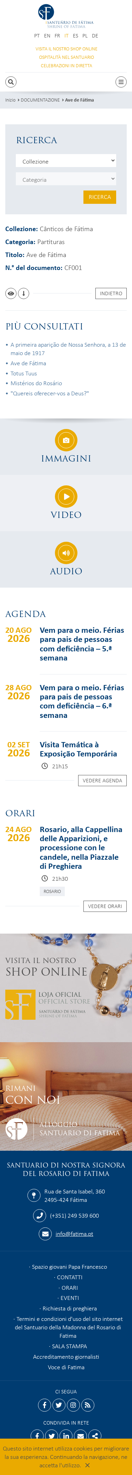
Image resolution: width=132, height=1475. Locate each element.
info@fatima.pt (74, 1233)
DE (95, 35)
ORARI (70, 1287)
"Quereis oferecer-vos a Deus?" (50, 393)
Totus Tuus (24, 373)
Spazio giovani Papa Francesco (69, 1266)
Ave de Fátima (79, 99)
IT (66, 35)
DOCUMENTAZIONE (40, 99)
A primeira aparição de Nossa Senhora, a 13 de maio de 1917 (68, 348)
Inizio (10, 99)
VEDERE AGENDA (102, 780)
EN (47, 35)
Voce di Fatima (66, 1367)
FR (57, 35)
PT (37, 35)
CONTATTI (69, 1277)
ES (75, 35)
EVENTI (70, 1297)
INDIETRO (111, 293)
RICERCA (100, 196)
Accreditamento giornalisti (66, 1356)
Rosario (52, 891)
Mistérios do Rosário (36, 383)
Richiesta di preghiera (70, 1308)
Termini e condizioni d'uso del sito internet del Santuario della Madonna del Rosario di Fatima (69, 1326)
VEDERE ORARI (105, 906)
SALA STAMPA (69, 1346)
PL (85, 35)
